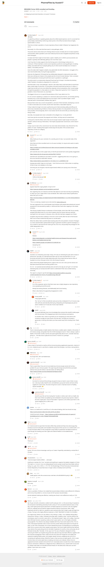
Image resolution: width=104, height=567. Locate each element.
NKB (31, 251)
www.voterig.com (61, 202)
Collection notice (61, 556)
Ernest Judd (38, 296)
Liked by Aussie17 (37, 175)
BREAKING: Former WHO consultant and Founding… (39, 9)
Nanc (31, 473)
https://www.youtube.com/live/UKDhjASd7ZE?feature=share (46, 371)
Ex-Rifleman (33, 183)
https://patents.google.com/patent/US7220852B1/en (47, 242)
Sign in (99, 2)
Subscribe (91, 2)
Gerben (32, 407)
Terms (54, 556)
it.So (73, 426)
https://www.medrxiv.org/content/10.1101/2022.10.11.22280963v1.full (49, 161)
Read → (26, 17)
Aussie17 (26, 11)
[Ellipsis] (79, 35)
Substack (44, 563)
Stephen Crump (32, 481)
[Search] (81, 2)
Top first (77, 22)
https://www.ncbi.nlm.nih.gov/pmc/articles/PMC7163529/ (45, 154)
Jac (28, 437)
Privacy (50, 556)
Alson (29, 422)
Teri (29, 446)
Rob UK (30, 489)
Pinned (30, 37)
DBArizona (33, 352)
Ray (31, 328)
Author (32, 136)
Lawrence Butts (34, 362)
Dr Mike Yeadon (32, 35)
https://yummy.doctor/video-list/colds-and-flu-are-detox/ (45, 412)
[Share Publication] (85, 2)
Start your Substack (48, 560)
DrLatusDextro (31, 458)
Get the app (59, 560)
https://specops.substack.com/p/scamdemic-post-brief (44, 189)
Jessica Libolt (31, 341)
